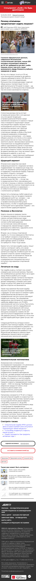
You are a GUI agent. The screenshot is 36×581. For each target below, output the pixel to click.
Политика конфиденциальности (12, 571)
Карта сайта (6, 520)
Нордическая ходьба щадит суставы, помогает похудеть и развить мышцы (19, 482)
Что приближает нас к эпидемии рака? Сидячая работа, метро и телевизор (20, 494)
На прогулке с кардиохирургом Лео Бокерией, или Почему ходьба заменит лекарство (20, 477)
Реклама (4, 508)
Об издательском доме (19, 508)
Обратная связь (7, 517)
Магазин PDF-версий (21, 515)
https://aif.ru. (27, 568)
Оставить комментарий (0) (18, 450)
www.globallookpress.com (9, 54)
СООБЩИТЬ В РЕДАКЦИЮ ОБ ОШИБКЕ (15, 523)
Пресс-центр (6, 515)
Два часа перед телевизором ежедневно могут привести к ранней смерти (20, 488)
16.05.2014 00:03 (6, 15)
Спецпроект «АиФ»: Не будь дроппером (18, 9)
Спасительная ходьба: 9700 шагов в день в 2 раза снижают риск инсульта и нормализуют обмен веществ (18, 427)
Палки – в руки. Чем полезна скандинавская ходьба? (17, 470)
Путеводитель (21, 517)
